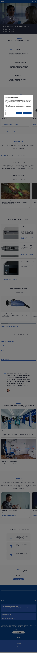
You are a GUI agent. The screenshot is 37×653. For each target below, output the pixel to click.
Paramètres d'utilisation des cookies (10, 113)
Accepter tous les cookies (27, 113)
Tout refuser (19, 113)
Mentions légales (7, 110)
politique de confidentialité (27, 104)
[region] (18, 106)
